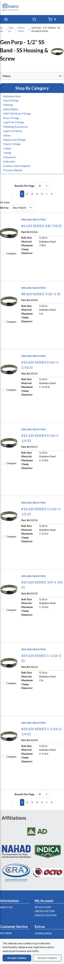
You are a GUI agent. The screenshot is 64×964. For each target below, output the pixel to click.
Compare (11, 253)
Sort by (4, 207)
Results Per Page (25, 185)
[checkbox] (3, 253)
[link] (12, 193)
